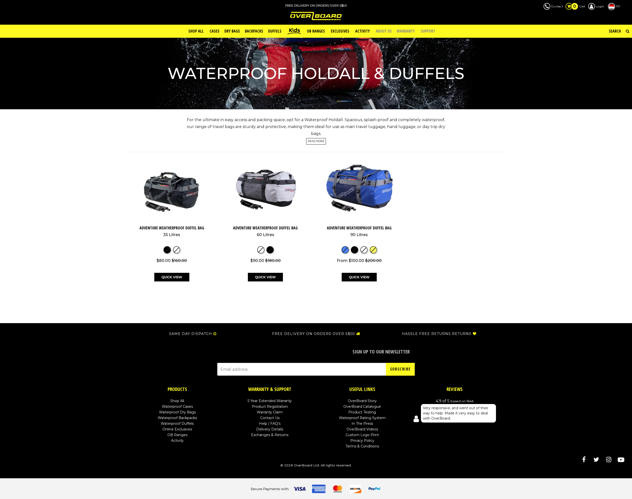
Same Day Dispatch (190, 333)
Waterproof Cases (177, 406)
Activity (177, 440)
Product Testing (362, 412)
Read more (316, 141)
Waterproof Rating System (362, 418)
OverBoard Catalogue (362, 406)
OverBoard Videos (362, 429)
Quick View (171, 277)
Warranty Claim (270, 412)
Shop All (177, 401)
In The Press (362, 423)
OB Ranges (177, 435)
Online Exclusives (177, 429)
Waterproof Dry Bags (177, 412)
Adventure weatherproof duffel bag (171, 231)
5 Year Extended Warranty (270, 401)
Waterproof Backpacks (177, 418)
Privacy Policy (362, 440)
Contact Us (269, 418)
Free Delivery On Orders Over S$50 (313, 333)
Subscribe (400, 369)
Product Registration (270, 406)
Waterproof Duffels (177, 423)
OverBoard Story (362, 401)
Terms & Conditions (362, 446)
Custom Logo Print (362, 435)
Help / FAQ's (269, 423)
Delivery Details (269, 429)
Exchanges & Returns (269, 435)
